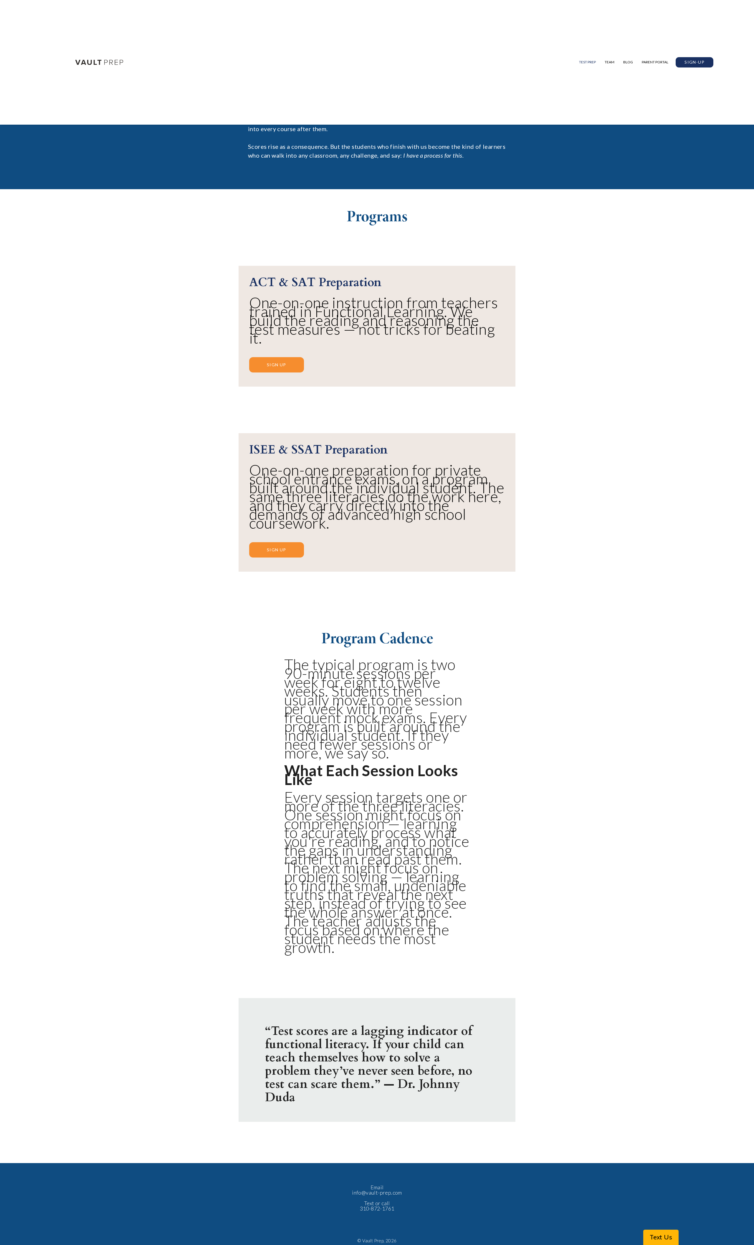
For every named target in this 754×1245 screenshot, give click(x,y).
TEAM (609, 62)
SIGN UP (276, 364)
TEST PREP (587, 62)
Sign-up (694, 62)
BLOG (628, 62)
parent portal (655, 62)
